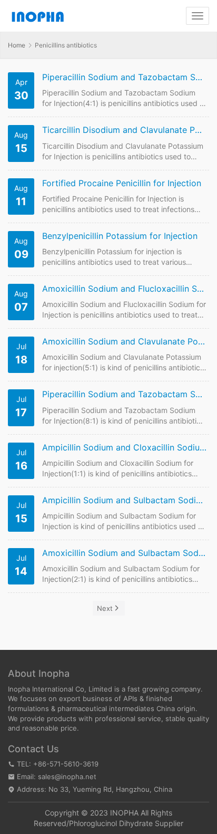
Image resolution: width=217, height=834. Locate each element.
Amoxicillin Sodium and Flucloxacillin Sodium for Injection (124, 289)
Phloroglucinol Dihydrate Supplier (126, 823)
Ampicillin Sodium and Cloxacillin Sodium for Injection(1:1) (124, 448)
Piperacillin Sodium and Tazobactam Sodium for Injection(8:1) (124, 394)
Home (16, 45)
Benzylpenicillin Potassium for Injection (120, 236)
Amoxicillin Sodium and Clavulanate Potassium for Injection (124, 342)
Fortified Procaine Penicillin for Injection (121, 183)
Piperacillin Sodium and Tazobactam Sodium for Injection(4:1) (124, 77)
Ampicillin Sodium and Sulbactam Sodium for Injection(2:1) (124, 500)
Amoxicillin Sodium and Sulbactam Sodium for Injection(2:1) (124, 553)
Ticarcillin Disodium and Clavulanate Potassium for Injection (124, 130)
